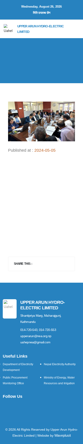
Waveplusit (62, 435)
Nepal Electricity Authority (60, 364)
